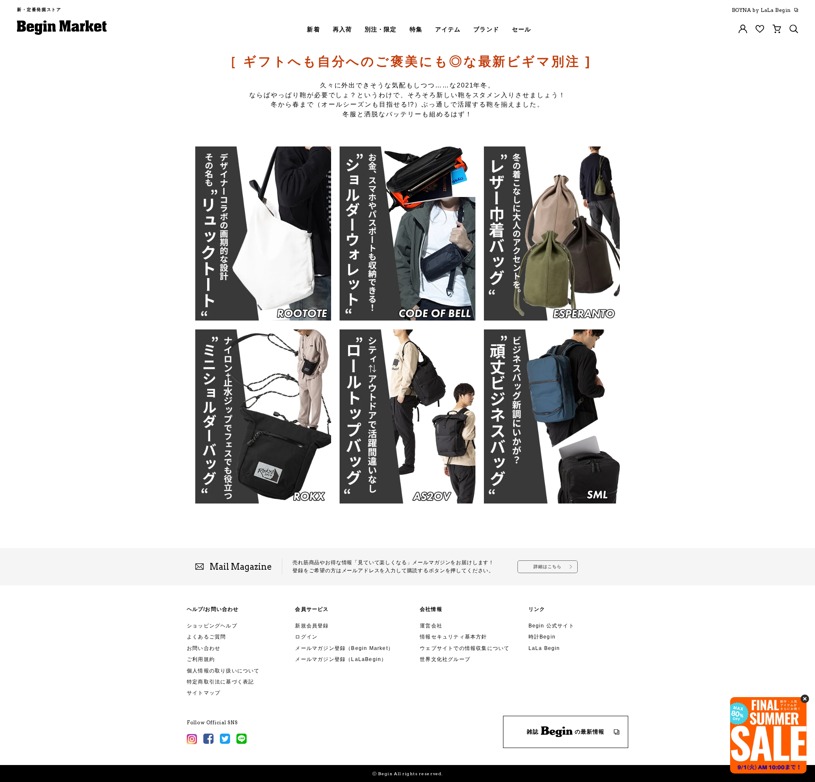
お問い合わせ (203, 648)
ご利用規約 (201, 659)
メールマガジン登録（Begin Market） (344, 648)
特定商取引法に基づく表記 (220, 682)
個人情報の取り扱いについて (223, 671)
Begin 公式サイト (551, 626)
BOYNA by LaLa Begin (761, 10)
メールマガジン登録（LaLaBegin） (341, 659)
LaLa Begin (544, 648)
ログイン (306, 637)
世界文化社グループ (445, 659)
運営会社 (431, 626)
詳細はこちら (548, 566)
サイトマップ (203, 693)
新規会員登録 (312, 626)
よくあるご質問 (206, 637)
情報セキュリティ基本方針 (453, 637)
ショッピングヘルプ (212, 626)
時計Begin (542, 637)
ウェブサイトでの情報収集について (464, 648)
